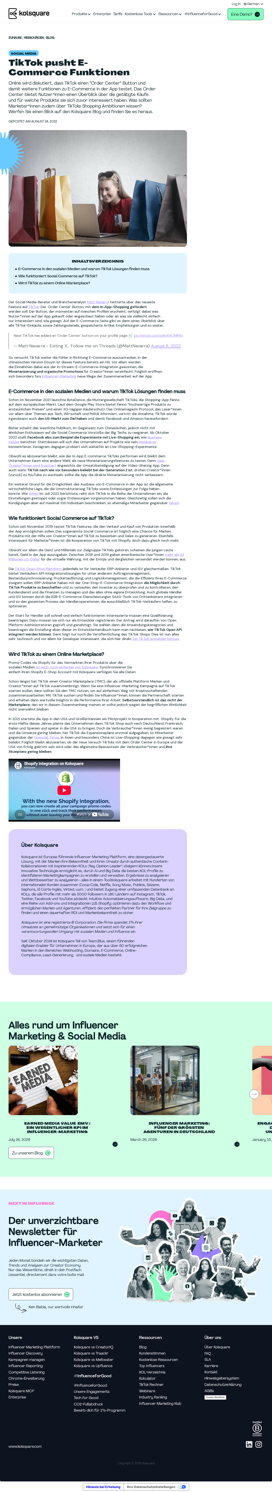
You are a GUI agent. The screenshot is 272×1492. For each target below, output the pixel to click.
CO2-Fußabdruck (88, 1404)
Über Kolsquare (217, 1347)
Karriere (211, 1366)
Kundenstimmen (152, 1353)
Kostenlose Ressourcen (158, 1360)
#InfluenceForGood (90, 1385)
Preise (14, 1384)
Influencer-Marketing (59, 376)
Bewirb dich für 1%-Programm (99, 1410)
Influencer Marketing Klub (160, 1403)
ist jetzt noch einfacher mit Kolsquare (67, 667)
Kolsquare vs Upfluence (93, 1366)
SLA (207, 1359)
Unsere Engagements (92, 1391)
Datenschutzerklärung (223, 1384)
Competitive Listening (27, 1372)
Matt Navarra (98, 302)
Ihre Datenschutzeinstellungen (151, 1487)
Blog (50, 38)
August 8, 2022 (166, 346)
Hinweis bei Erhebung (103, 1487)
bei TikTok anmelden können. (156, 638)
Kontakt (210, 1372)
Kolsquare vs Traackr (91, 1353)
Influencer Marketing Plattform (34, 1347)
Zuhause (15, 38)
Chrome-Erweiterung (26, 1378)
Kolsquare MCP (21, 1391)
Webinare (147, 1391)
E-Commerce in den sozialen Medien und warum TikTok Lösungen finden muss (84, 269)
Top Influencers (151, 1366)
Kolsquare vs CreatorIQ (93, 1347)
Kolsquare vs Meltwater (93, 1360)
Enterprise (17, 1397)
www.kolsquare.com (25, 1446)
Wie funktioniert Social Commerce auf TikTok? (57, 276)
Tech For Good (86, 1398)
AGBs (209, 1391)
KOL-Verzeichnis (152, 1372)
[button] (253, 4)
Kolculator (147, 1378)
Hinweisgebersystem (221, 1378)
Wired (33, 493)
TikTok (33, 306)
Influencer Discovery (26, 1353)
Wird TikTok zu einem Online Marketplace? (54, 283)
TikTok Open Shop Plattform (38, 568)
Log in (236, 4)
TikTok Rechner (151, 1384)
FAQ (207, 1353)
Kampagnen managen (27, 1360)
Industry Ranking (153, 1397)
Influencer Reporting (26, 1366)
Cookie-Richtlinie (215, 1397)
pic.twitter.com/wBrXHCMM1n (158, 335)
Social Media (23, 53)
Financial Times (46, 737)
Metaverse (147, 442)
